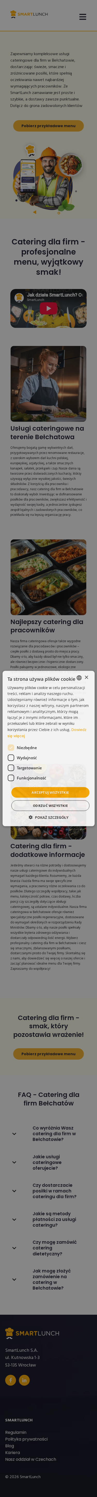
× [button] (86, 677)
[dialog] (48, 748)
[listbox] (79, 677)
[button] (49, 817)
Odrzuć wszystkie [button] (50, 805)
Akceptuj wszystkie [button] (50, 792)
